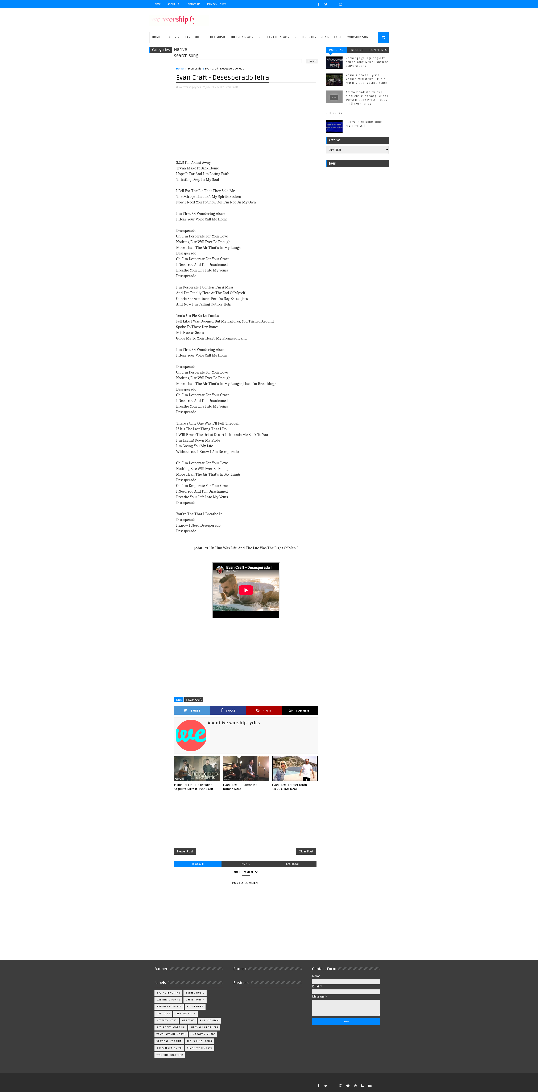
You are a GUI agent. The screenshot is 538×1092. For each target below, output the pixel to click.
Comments (378, 50)
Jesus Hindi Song (315, 37)
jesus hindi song (199, 1041)
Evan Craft (194, 68)
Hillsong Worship (246, 37)
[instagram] (340, 4)
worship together (170, 1055)
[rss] (362, 1086)
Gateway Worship (169, 1006)
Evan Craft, (232, 87)
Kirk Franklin (185, 1013)
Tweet (195, 710)
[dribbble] (355, 1086)
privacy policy (216, 4)
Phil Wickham (209, 1020)
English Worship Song (352, 37)
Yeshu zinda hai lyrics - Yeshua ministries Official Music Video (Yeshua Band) (366, 79)
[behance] (370, 1086)
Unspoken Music (203, 1034)
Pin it (267, 710)
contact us (334, 113)
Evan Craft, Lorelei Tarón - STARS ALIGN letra (290, 787)
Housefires (195, 1006)
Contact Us (193, 4)
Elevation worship (281, 37)
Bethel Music (215, 37)
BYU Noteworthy (168, 992)
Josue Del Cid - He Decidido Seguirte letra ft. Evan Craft (193, 787)
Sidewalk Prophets (204, 1027)
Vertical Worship (169, 1041)
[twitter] (326, 4)
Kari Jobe (192, 37)
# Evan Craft (194, 699)
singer (171, 37)
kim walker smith (169, 1048)
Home (157, 4)
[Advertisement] (246, 125)
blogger (198, 864)
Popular (336, 50)
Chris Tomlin (195, 999)
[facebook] (318, 4)
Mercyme (188, 1020)
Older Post (306, 851)
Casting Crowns (168, 999)
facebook (292, 864)
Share (230, 710)
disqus (245, 864)
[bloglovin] (348, 1086)
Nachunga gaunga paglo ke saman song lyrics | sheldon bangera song (367, 62)
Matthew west (167, 1020)
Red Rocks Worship (171, 1027)
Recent (357, 50)
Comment (303, 710)
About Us (173, 4)
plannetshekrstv (199, 1048)
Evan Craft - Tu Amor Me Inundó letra (240, 787)
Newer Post (185, 851)
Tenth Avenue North (171, 1034)
